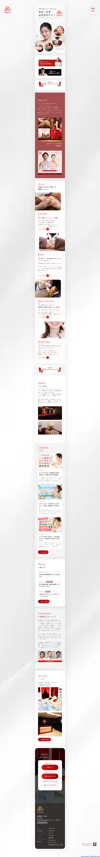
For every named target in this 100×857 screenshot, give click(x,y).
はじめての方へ (53, 842)
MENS (39, 841)
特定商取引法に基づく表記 (56, 845)
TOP (38, 828)
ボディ (40, 835)
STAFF (51, 833)
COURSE (40, 830)
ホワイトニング (42, 839)
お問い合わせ (52, 840)
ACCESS (51, 835)
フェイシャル (42, 833)
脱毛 (39, 837)
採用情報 (51, 838)
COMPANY (52, 828)
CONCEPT (52, 830)
